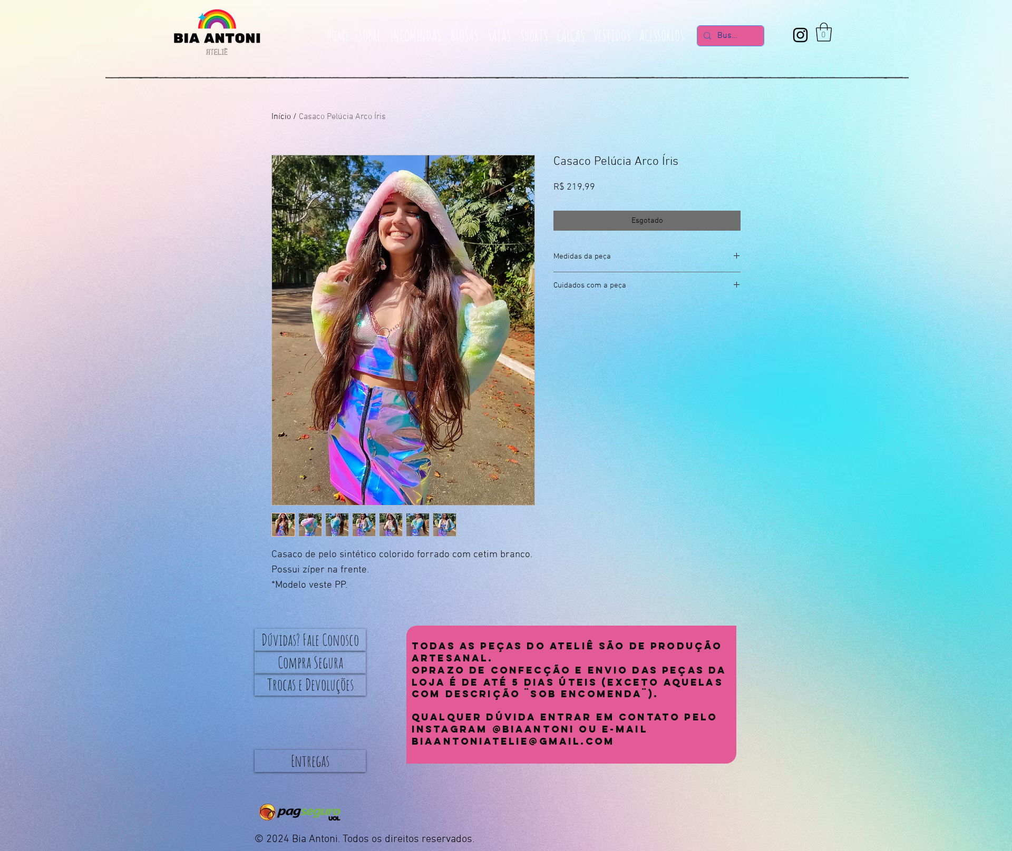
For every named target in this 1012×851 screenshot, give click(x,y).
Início (281, 117)
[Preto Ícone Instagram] (800, 35)
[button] (824, 32)
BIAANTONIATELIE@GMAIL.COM (513, 741)
